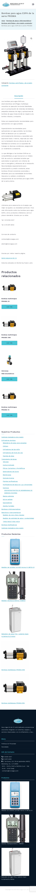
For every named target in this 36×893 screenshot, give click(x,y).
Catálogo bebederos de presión (12, 437)
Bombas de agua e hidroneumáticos (18, 21)
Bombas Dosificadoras (9, 525)
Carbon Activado (8, 465)
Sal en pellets (7, 499)
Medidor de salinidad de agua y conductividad (18, 518)
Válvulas (6, 462)
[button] (31, 38)
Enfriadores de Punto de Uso (13, 453)
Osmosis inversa (8, 478)
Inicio (3, 21)
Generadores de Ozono (11, 471)
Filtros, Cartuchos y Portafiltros (14, 468)
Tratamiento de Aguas (9, 459)
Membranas (7, 475)
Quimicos (6, 488)
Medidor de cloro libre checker (13, 515)
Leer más (9, 307)
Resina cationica (8, 496)
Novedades (4, 747)
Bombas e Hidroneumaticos (10, 509)
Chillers (5, 446)
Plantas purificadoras (10, 481)
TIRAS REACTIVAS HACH (11, 521)
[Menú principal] (33, 4)
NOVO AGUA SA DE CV (9, 258)
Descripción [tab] (18, 96)
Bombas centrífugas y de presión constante (16, 23)
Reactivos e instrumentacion (11, 512)
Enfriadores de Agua (8, 440)
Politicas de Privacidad (8, 743)
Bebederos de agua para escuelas (15, 443)
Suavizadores (7, 503)
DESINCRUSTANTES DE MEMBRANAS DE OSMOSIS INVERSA (18, 492)
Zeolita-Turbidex (8, 506)
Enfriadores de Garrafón (11, 449)
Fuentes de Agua (8, 456)
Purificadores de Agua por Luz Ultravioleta (17, 484)
